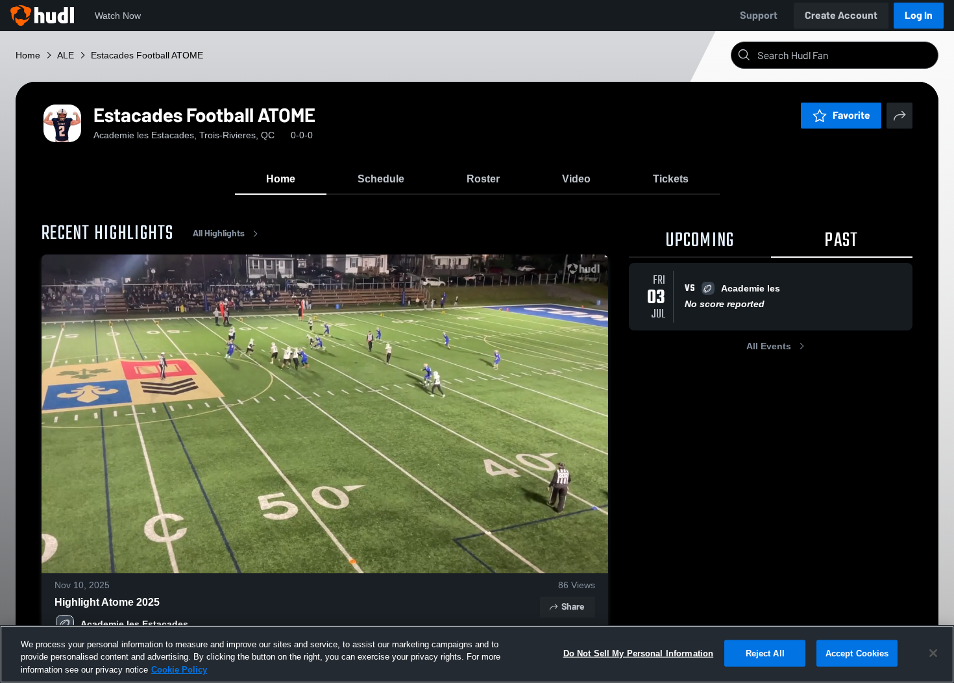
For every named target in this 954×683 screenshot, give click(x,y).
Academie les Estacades (134, 624)
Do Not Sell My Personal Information (638, 653)
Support (758, 15)
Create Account (841, 15)
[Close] (933, 653)
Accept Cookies (857, 653)
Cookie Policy (179, 670)
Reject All (765, 653)
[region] (477, 654)
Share (572, 606)
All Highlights (219, 233)
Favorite (851, 115)
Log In (919, 15)
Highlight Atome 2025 (107, 602)
